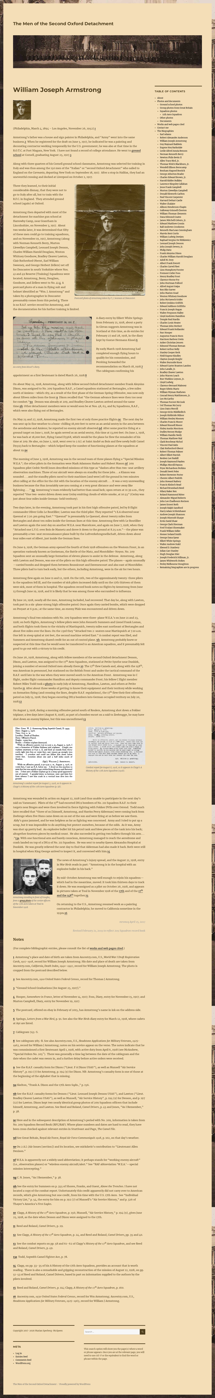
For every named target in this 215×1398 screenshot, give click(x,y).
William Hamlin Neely (171, 435)
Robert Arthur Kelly (169, 349)
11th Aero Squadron (172, 114)
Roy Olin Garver (167, 289)
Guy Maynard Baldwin (171, 144)
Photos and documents (168, 101)
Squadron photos (168, 111)
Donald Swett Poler (169, 471)
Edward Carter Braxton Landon (175, 365)
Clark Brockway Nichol (171, 441)
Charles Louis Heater (170, 322)
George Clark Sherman (171, 524)
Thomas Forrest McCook (172, 402)
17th (121, 891)
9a (31, 401)
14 (108, 851)
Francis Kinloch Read (170, 484)
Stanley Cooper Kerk (170, 352)
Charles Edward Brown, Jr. (173, 177)
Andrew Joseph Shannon (172, 514)
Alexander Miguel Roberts (173, 498)
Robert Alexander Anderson (174, 137)
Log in (19, 1353)
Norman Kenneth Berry (171, 154)
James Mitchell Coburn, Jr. (173, 220)
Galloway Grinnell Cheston (173, 210)
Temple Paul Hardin (170, 319)
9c (119, 419)
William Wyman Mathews (173, 392)
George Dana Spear (169, 537)
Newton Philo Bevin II (171, 157)
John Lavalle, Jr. (167, 369)
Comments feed (23, 1360)
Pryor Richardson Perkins (173, 468)
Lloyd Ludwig (166, 382)
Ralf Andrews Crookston (172, 227)
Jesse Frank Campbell (170, 187)
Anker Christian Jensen (171, 342)
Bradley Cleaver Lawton (171, 372)
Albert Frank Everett (170, 263)
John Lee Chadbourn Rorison (174, 501)
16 (66, 913)
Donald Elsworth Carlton (172, 194)
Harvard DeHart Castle (171, 200)
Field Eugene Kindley (170, 355)
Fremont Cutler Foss (170, 273)
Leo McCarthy (167, 398)
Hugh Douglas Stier (169, 554)
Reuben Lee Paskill (169, 458)
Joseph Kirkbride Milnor (172, 415)
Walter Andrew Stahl (170, 544)
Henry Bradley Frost (170, 276)
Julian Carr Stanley (169, 551)
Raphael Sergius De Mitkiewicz (175, 240)
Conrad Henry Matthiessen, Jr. (175, 395)
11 (24, 688)
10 (82, 666)
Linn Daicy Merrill (169, 408)
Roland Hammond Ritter (172, 494)
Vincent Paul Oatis (169, 445)
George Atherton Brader (172, 174)
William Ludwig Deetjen (172, 236)
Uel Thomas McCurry (170, 405)
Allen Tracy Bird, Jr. (169, 160)
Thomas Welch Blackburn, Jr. (174, 164)
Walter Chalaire (167, 203)
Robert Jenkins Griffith (171, 303)
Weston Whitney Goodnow (173, 296)
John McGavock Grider (171, 299)
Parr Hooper (166, 332)
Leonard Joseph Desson (172, 243)
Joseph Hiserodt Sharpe (172, 517)
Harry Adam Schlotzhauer (173, 511)
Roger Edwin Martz (169, 389)
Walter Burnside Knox (171, 362)
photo (49, 683)
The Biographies (165, 131)
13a (17, 838)
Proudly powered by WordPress (75, 1384)
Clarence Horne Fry (169, 279)
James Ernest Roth (169, 504)
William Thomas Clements (173, 213)
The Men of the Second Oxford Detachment (63, 23)
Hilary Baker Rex (168, 491)
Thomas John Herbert (171, 326)
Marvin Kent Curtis (169, 233)
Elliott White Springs (170, 541)
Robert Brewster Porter (171, 475)
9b (21, 406)
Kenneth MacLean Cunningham (176, 230)
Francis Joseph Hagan (171, 309)
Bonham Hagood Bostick (172, 170)
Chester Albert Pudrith (171, 478)
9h (98, 639)
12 (20, 701)
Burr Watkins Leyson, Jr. (172, 379)
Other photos (166, 117)
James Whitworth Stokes (172, 560)
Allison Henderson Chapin (173, 207)
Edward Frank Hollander (172, 329)
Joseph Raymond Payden (172, 461)
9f (126, 463)
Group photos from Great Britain (176, 108)
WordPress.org (23, 1363)
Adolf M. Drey (166, 260)
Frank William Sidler (170, 531)
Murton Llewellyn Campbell (173, 190)
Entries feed (22, 1356)
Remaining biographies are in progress (179, 567)
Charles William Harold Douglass (176, 256)
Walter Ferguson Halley (171, 313)
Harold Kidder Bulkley (171, 180)
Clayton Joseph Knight (171, 359)
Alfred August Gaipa (170, 286)
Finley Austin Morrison (171, 428)
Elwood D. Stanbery (169, 547)
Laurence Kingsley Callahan (173, 184)
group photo (25, 900)
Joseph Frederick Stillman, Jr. (174, 557)
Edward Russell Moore (171, 425)
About (160, 98)
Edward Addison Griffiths (173, 306)
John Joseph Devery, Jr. (171, 246)
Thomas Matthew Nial (171, 438)
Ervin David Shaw (168, 521)
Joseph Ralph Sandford (171, 508)
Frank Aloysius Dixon (170, 253)
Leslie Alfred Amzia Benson (173, 151)
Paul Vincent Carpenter (171, 197)
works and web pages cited (106, 948)
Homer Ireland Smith (170, 534)
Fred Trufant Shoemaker (172, 527)
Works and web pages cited (170, 124)
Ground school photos (171, 104)
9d (100, 428)
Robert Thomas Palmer (171, 451)
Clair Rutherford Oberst (171, 448)
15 (87, 895)
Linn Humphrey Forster (172, 270)
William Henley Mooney (172, 418)
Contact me (163, 127)
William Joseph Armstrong (173, 141)
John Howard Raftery (170, 481)
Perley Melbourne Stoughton (174, 564)
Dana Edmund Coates (170, 217)
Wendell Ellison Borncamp (173, 167)
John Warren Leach (169, 375)
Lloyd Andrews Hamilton (172, 316)
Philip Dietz (165, 250)
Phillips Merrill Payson (171, 465)
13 (84, 719)
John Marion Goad (169, 293)
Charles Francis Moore (171, 422)
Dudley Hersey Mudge (171, 432)
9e (26, 450)
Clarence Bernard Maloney (173, 385)
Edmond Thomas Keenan (172, 346)
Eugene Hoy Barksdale (171, 147)
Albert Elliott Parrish (170, 455)
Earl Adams (165, 134)
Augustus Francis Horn (171, 336)
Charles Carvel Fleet (169, 266)
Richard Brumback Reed (172, 488)
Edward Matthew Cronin (172, 223)
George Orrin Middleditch (173, 412)
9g (33, 489)
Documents (166, 121)
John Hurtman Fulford (171, 283)
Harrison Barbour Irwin (172, 339)
